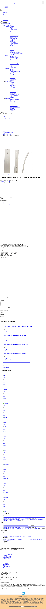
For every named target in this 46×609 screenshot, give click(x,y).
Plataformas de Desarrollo (15, 49)
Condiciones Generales (7, 556)
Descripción (5, 203)
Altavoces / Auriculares (14, 100)
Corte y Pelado (13, 72)
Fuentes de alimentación (14, 64)
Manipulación (12, 78)
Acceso (6, 6)
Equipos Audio (13, 105)
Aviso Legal (5, 555)
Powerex (11, 66)
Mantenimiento (13, 79)
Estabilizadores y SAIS (14, 61)
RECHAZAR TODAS (23, 606)
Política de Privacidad (7, 557)
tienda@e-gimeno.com (7, 23)
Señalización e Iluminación (15, 52)
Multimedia (7, 98)
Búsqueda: (2, 112)
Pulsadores (12, 50)
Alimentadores (13, 56)
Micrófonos (12, 108)
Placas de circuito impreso (15, 47)
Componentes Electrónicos (10, 26)
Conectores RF (13, 37)
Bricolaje (11, 70)
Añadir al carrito (3, 200)
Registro (6, 7)
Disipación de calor (13, 38)
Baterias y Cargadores (14, 57)
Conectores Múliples (14, 36)
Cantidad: (4, 197)
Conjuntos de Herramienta (15, 71)
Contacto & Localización (7, 554)
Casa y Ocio (12, 82)
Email (1, 312)
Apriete (11, 69)
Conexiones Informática (14, 95)
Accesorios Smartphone (14, 99)
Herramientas (7, 68)
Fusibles (11, 40)
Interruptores (12, 41)
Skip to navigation (3, 0)
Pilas (11, 65)
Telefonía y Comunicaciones (15, 89)
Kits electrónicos (13, 42)
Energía (6, 55)
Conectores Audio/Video (14, 31)
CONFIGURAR (33, 606)
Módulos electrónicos (14, 43)
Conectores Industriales (14, 32)
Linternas (12, 86)
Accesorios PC (13, 92)
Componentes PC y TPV (15, 94)
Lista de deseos (3, 184)
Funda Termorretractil (4, 174)
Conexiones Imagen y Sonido (15, 103)
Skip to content (10, 0)
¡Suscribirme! (14, 549)
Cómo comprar (6, 563)
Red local (12, 97)
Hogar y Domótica (8, 81)
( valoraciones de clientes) (5, 181)
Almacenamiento (13, 93)
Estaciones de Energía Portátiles (16, 63)
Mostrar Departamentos (7, 25)
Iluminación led (13, 85)
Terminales (12, 54)
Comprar (10, 118)
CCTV (11, 83)
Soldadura (12, 80)
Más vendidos (5, 15)
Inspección (12, 74)
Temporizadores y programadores (16, 53)
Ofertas (4, 13)
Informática (7, 91)
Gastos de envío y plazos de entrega (6, 567)
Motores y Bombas (13, 44)
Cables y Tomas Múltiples (15, 58)
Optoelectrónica (13, 45)
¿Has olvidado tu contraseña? (6, 318)
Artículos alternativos (7, 204)
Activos (11, 27)
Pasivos (11, 46)
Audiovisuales (12, 101)
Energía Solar (12, 39)
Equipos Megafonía (13, 106)
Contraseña (2, 314)
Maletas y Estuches (13, 77)
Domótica (12, 84)
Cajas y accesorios (13, 29)
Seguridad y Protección (14, 88)
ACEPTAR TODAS (14, 606)
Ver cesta (7, 118)
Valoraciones (5, 205)
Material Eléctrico (13, 87)
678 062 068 (5, 21)
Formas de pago (6, 564)
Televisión (12, 110)
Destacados (5, 12)
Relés (11, 51)
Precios (4, 565)
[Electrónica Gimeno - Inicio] (0, 9)
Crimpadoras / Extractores (15, 73)
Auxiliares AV (12, 102)
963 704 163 (5, 20)
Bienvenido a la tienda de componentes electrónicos (12, 3)
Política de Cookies (6, 558)
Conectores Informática (14, 33)
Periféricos (12, 96)
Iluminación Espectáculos (15, 107)
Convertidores (12, 59)
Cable (11, 28)
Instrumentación (13, 75)
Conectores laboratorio (14, 35)
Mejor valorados (6, 16)
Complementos (6, 202)
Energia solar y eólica (14, 60)
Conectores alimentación (14, 30)
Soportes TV (12, 109)
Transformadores (13, 67)
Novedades (5, 14)
